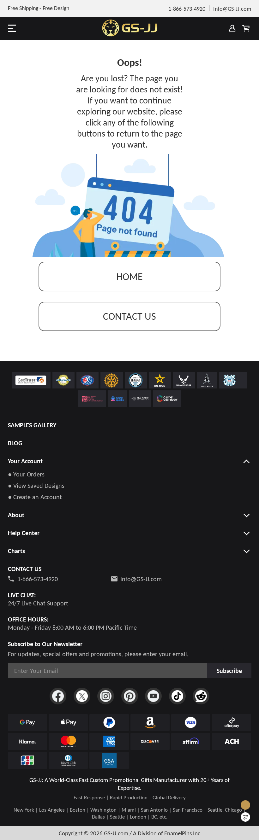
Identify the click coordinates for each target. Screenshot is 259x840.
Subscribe (229, 670)
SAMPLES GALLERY (32, 425)
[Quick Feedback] (245, 817)
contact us (129, 316)
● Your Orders (26, 474)
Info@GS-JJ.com (141, 579)
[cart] (245, 28)
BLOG (15, 443)
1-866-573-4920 (37, 579)
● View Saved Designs (36, 485)
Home (129, 277)
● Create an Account (35, 497)
